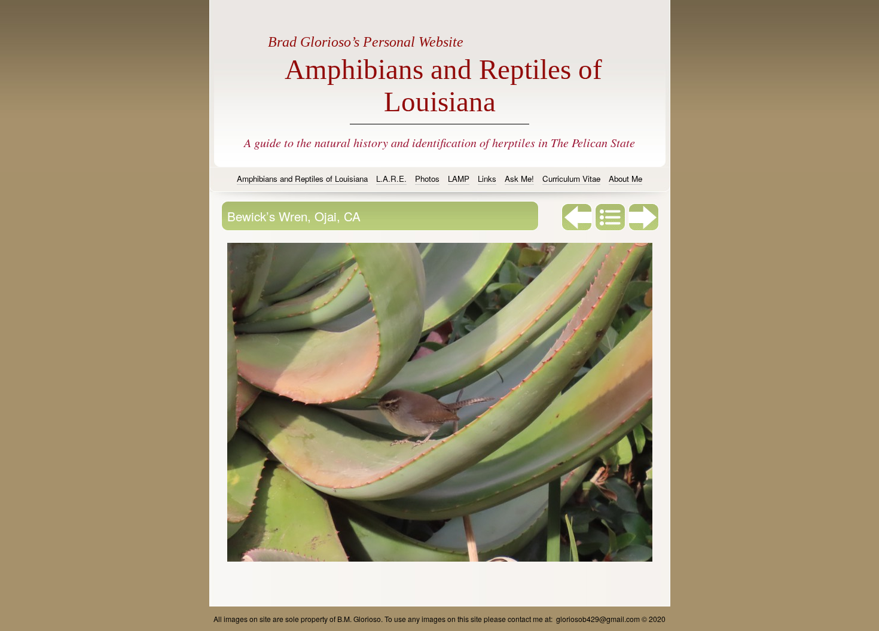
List (610, 217)
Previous (577, 217)
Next (644, 217)
